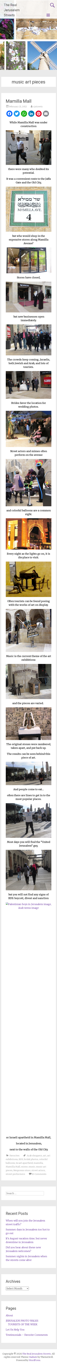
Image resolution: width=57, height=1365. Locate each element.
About (9, 1315)
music (32, 1166)
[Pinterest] (38, 114)
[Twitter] (16, 114)
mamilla (38, 1163)
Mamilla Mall (18, 101)
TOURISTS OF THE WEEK (22, 1324)
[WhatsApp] (24, 114)
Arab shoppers (34, 1155)
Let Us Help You (15, 1329)
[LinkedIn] (31, 114)
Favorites (14, 1155)
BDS (21, 1159)
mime (24, 1166)
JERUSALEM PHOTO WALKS (22, 1320)
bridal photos (31, 1159)
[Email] (46, 114)
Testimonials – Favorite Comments (27, 1334)
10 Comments (39, 1174)
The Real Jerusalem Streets (12, 10)
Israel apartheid (24, 1163)
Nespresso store (22, 1170)
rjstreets (38, 106)
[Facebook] (9, 114)
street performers (15, 1174)
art (44, 1155)
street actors (38, 1170)
